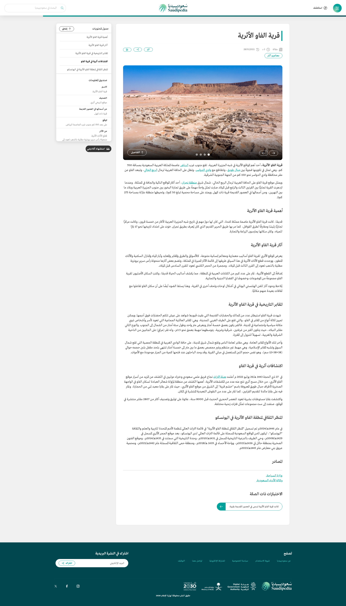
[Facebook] (66, 586)
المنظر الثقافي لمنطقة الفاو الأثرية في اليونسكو (87, 69)
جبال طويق (234, 170)
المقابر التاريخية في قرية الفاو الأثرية (92, 53)
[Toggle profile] (337, 8)
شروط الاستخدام (262, 561)
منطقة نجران (189, 183)
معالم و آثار (273, 55)
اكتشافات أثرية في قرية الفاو (94, 61)
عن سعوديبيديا (283, 561)
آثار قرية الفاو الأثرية (98, 45)
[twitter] (55, 586)
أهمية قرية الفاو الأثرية (97, 37)
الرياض (184, 165)
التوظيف (181, 561)
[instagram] (78, 586)
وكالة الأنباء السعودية (269, 480)
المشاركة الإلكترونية (217, 561)
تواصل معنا (197, 561)
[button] (337, 8)
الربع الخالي (150, 170)
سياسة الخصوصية (240, 561)
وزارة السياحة (274, 476)
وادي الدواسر (203, 170)
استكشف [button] (317, 8)
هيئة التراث (219, 377)
